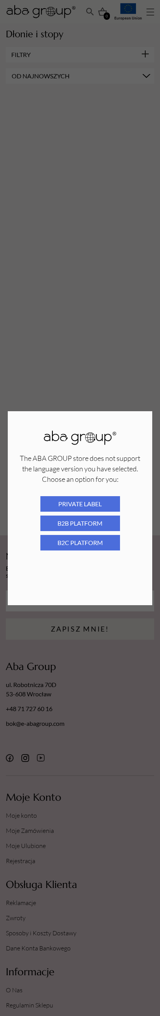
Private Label (80, 503)
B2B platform (80, 523)
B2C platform (80, 542)
